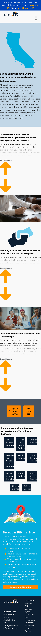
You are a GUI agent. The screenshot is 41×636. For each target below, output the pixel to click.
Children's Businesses (33, 441)
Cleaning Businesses (15, 487)
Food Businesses (21, 456)
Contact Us (29, 623)
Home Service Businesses (33, 476)
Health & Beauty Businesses (21, 444)
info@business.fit (26, 8)
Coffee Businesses (27, 487)
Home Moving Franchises (10, 476)
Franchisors (30, 620)
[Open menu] (36, 17)
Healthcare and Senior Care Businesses (10, 460)
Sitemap (28, 631)
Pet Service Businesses (10, 442)
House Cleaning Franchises (33, 458)
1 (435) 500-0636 (15, 411)
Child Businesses (21, 475)
